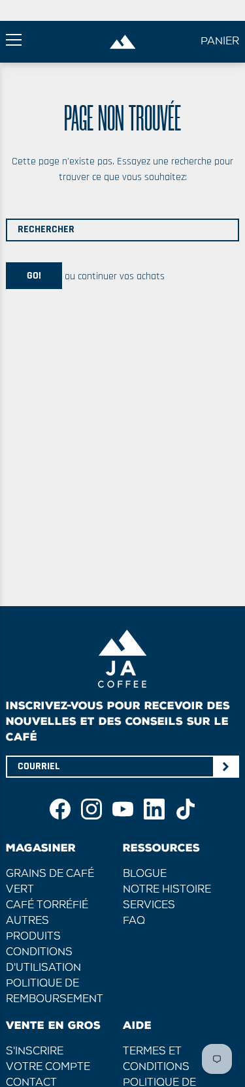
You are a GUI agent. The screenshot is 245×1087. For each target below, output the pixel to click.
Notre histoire (167, 890)
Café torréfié (47, 905)
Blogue (145, 874)
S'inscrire (34, 1052)
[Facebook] (60, 809)
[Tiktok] (185, 809)
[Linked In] (154, 809)
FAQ (134, 921)
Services (149, 905)
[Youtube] (122, 809)
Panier (220, 42)
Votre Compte (48, 1067)
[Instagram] (91, 809)
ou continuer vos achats (113, 276)
